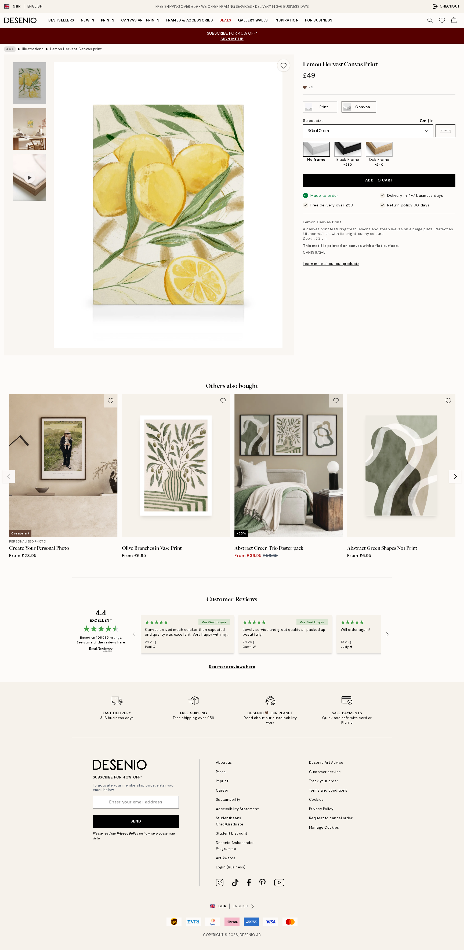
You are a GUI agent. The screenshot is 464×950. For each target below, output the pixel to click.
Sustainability (228, 799)
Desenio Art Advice (326, 762)
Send (135, 821)
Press (221, 772)
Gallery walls (253, 20)
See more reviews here (232, 666)
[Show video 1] (29, 177)
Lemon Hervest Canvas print (76, 49)
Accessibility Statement (237, 809)
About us (224, 762)
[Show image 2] (29, 129)
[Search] (430, 20)
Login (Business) (231, 867)
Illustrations (33, 49)
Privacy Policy (127, 833)
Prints (108, 20)
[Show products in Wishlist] (442, 20)
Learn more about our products (331, 263)
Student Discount (231, 833)
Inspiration (286, 20)
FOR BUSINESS (318, 20)
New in (88, 20)
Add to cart (379, 180)
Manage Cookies (324, 827)
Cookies (316, 799)
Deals (225, 20)
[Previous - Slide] (298, 154)
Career (222, 790)
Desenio (247, 935)
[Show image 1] (29, 83)
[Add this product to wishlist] (283, 65)
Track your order (323, 781)
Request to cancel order (331, 818)
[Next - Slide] (459, 154)
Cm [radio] (423, 120)
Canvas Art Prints (140, 20)
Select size (313, 120)
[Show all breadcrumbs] (10, 49)
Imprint (222, 781)
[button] (445, 130)
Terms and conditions (328, 790)
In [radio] (431, 120)
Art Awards (225, 858)
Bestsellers (61, 20)
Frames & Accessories (189, 20)
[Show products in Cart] (454, 20)
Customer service (325, 772)
